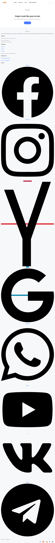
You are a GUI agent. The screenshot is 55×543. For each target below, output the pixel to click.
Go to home (27, 22)
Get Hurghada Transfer (5, 58)
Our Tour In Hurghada (5, 60)
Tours (26, 2)
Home (15, 2)
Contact (2, 51)
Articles (2, 49)
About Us (21, 2)
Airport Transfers (32, 2)
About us (3, 46)
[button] (48, 2)
